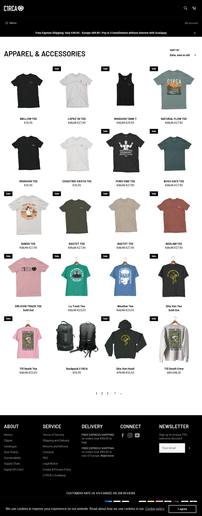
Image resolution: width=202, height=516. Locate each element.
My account (191, 23)
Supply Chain (12, 463)
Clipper (8, 440)
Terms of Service (53, 434)
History (8, 434)
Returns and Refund (55, 446)
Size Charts (11, 452)
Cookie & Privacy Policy (57, 469)
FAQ (45, 457)
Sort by (174, 50)
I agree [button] (182, 508)
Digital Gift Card (13, 469)
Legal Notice (50, 463)
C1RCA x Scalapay (54, 475)
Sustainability (12, 457)
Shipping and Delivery (56, 440)
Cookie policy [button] (154, 508)
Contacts (48, 452)
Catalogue (10, 446)
